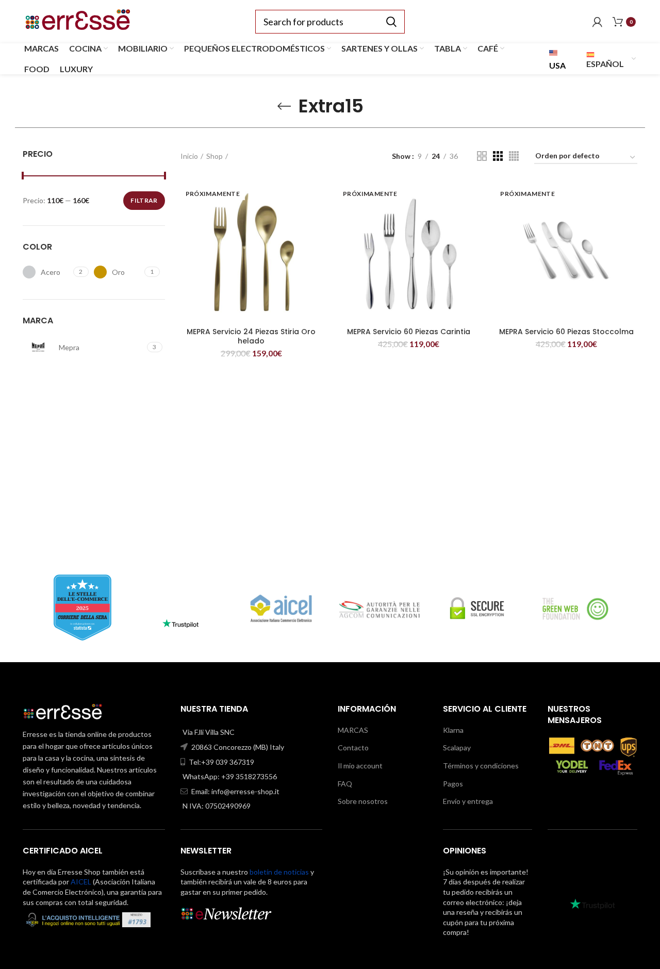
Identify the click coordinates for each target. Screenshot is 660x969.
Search (391, 22)
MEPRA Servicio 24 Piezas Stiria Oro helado (251, 336)
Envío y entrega (468, 801)
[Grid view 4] (514, 156)
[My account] (597, 21)
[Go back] (284, 106)
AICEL (81, 881)
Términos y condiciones (481, 765)
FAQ (345, 783)
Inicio (189, 156)
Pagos (453, 783)
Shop (214, 156)
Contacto (353, 747)
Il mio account (360, 765)
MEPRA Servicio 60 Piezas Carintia (408, 331)
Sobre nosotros (363, 801)
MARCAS (353, 730)
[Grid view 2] (482, 156)
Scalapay (457, 747)
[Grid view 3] (498, 156)
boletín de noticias (279, 871)
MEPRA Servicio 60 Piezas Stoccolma (566, 331)
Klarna (453, 730)
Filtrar (143, 200)
